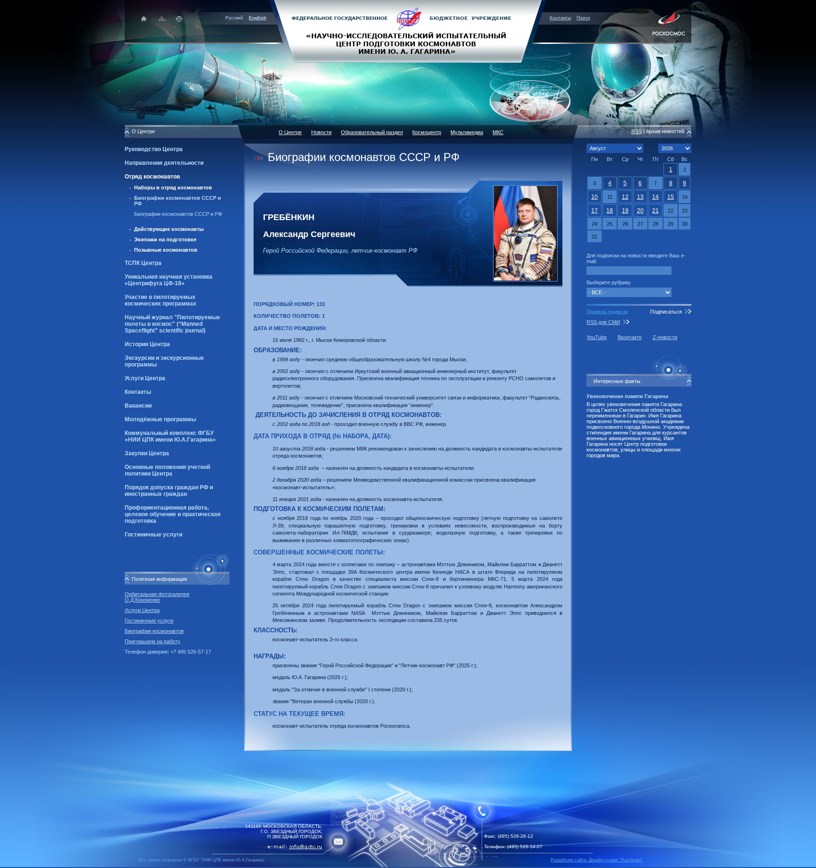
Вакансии (138, 405)
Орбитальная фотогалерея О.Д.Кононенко (157, 597)
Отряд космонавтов (152, 176)
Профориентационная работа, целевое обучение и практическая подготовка (173, 514)
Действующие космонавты (169, 229)
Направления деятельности (164, 163)
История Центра (147, 344)
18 (609, 210)
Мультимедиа (466, 132)
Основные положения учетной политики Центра (167, 470)
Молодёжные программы (160, 419)
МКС (498, 132)
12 (625, 197)
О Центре (290, 132)
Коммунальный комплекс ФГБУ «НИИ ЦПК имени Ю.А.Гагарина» (170, 436)
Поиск (583, 17)
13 (640, 197)
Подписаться (666, 312)
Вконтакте (630, 337)
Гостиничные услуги (153, 534)
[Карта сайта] (162, 19)
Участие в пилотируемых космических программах (160, 300)
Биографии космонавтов (154, 631)
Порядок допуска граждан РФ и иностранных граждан (169, 490)
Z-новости (665, 337)
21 (655, 210)
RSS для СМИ (603, 322)
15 (670, 197)
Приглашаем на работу (152, 641)
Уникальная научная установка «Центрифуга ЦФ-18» (168, 280)
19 (625, 210)
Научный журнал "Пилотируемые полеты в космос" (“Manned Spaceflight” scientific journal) (172, 324)
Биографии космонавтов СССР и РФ (178, 214)
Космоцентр (426, 132)
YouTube (596, 337)
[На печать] (180, 19)
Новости (321, 132)
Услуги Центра (145, 378)
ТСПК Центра (143, 263)
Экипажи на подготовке (165, 239)
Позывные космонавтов (165, 250)
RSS (636, 131)
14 (655, 197)
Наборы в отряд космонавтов (173, 187)
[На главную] (408, 30)
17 (594, 210)
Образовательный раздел (372, 132)
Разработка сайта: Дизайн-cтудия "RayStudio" (597, 860)
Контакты (560, 17)
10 (594, 197)
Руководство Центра (154, 149)
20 (640, 210)
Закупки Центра (147, 453)
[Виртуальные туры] (408, 865)
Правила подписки (607, 311)
